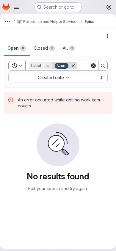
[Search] (103, 65)
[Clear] (93, 65)
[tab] (17, 48)
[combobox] (53, 77)
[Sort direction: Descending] (103, 77)
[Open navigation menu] (16, 7)
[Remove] (73, 65)
